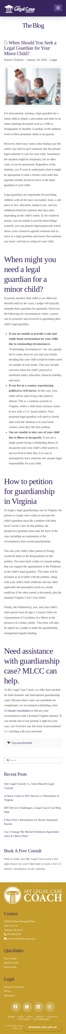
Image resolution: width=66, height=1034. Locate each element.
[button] (58, 7)
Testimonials (41, 1019)
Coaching (24, 1019)
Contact (52, 1017)
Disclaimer (9, 995)
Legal (53, 59)
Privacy (8, 991)
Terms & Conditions (14, 986)
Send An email (11, 962)
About (40, 1017)
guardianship (24, 742)
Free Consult (10, 958)
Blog (30, 1017)
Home (11, 1017)
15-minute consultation (17, 710)
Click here (35, 863)
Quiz (21, 1017)
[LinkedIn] (39, 1007)
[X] (27, 1007)
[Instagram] (50, 1007)
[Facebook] (16, 1007)
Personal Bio (10, 967)
